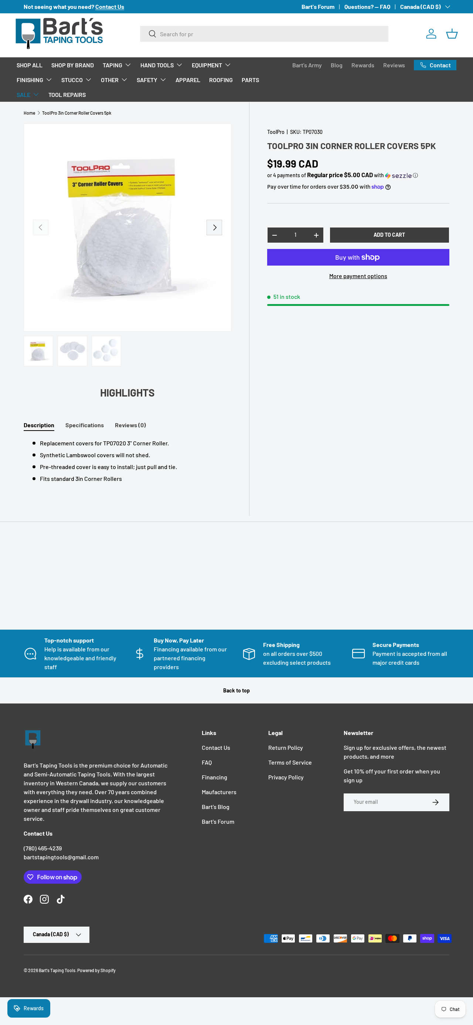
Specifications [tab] (84, 424)
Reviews (394, 64)
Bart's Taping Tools (57, 970)
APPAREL (188, 79)
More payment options (358, 275)
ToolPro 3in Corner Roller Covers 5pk (76, 112)
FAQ (207, 762)
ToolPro (276, 132)
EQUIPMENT (207, 64)
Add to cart (389, 235)
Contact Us (216, 747)
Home (29, 112)
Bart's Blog (215, 806)
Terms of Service (290, 762)
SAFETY (147, 79)
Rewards (362, 64)
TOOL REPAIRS (67, 94)
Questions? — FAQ (367, 6)
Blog (337, 64)
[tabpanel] (127, 461)
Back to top (236, 690)
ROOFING (221, 79)
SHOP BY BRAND (72, 64)
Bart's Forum (318, 6)
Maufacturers (219, 791)
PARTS (250, 79)
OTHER (110, 79)
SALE (23, 94)
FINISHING (30, 79)
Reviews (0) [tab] (130, 424)
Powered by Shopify (96, 970)
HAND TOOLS (157, 64)
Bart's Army (307, 64)
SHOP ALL (29, 64)
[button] (452, 34)
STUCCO (72, 79)
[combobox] (264, 34)
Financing (214, 776)
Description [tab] (39, 424)
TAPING (112, 64)
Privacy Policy (286, 776)
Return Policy (285, 747)
